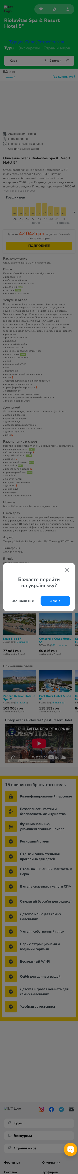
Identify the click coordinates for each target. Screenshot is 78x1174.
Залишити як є (23, 601)
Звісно (55, 601)
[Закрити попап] (66, 570)
